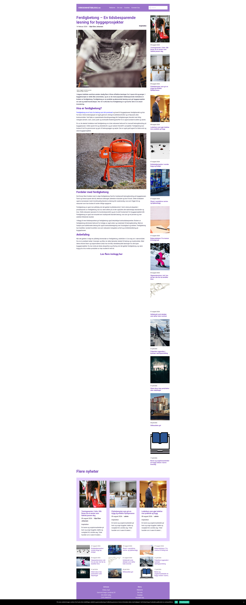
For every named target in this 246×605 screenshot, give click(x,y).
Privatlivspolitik (184, 602)
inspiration (142, 26)
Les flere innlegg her (111, 254)
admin (126, 516)
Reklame (112, 8)
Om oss (119, 8)
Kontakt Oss (135, 8)
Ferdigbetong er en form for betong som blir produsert (94, 112)
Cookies (127, 8)
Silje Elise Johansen (96, 26)
